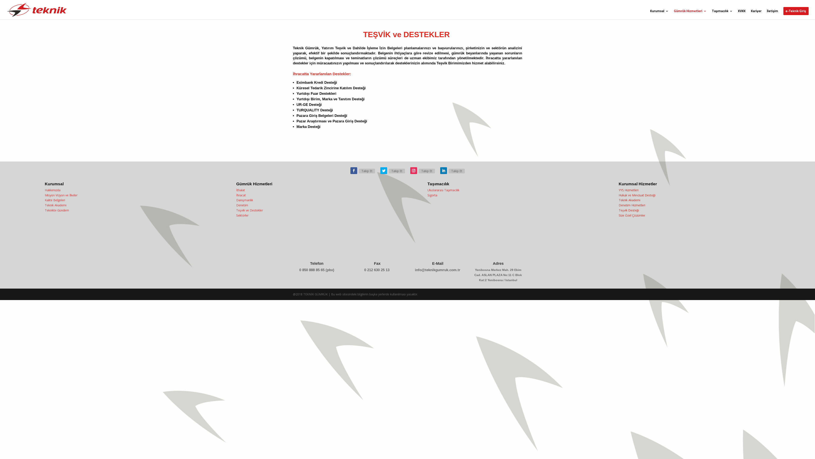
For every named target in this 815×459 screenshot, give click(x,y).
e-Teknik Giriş (795, 12)
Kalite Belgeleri (55, 200)
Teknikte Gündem (57, 210)
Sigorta (432, 195)
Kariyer (756, 12)
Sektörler (242, 215)
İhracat (241, 195)
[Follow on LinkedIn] (443, 170)
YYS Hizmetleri (628, 190)
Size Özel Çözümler (632, 215)
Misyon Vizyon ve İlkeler (61, 195)
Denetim (242, 205)
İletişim (772, 12)
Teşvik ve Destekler (249, 210)
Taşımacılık (720, 12)
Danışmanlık (244, 200)
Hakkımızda (52, 190)
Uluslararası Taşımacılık (443, 190)
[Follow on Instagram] (413, 170)
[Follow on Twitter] (383, 170)
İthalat (240, 190)
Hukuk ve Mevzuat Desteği (637, 195)
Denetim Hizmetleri (632, 205)
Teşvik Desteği (629, 210)
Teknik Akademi (55, 205)
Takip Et (366, 171)
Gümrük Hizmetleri (688, 12)
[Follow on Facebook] (353, 170)
